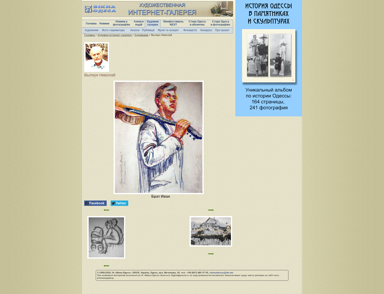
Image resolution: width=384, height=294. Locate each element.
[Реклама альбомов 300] (268, 115)
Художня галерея (153, 23)
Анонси (135, 30)
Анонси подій (139, 23)
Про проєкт (222, 30)
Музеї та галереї (168, 30)
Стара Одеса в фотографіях (220, 23)
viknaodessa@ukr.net (221, 272)
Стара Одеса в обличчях (197, 23)
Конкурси (206, 30)
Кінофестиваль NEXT (173, 23)
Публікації (148, 30)
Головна (91, 23)
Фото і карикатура (113, 30)
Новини (104, 23)
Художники (91, 30)
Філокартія (190, 30)
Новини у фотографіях (121, 23)
